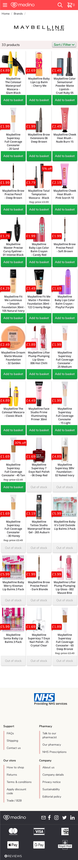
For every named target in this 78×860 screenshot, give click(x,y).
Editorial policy (51, 797)
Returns (12, 775)
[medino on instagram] (55, 817)
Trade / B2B (14, 801)
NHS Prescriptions (54, 752)
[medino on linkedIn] (71, 817)
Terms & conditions (19, 782)
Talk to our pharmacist (49, 735)
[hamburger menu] (5, 5)
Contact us (14, 748)
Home (6, 14)
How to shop (15, 767)
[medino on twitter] (63, 817)
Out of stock (39, 487)
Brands (18, 14)
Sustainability (51, 789)
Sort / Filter (63, 44)
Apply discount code (16, 791)
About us (48, 767)
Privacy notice (51, 782)
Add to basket (13, 100)
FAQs (10, 733)
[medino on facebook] (48, 817)
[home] (28, 5)
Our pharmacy (51, 745)
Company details (53, 775)
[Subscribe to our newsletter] (42, 817)
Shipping (12, 741)
